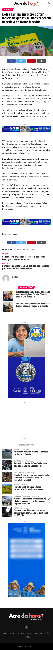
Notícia (47, 633)
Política (31, 249)
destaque (22, 249)
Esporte (29, 633)
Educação (38, 633)
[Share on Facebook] (11, 61)
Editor (15, 277)
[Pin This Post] (31, 61)
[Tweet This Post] (21, 61)
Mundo (28, 637)
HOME (5, 633)
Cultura (21, 633)
